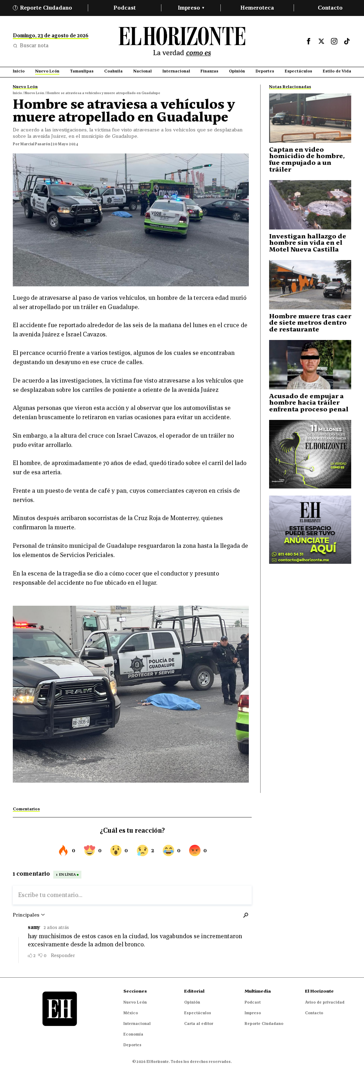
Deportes (132, 1044)
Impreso (191, 7)
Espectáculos (197, 1012)
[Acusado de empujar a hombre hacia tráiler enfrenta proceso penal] (310, 364)
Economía (133, 1034)
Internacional (137, 1023)
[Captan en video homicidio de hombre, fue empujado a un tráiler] (310, 118)
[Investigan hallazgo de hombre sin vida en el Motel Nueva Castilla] (310, 204)
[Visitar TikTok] (347, 41)
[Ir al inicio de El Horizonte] (182, 41)
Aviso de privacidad (324, 1002)
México (130, 1012)
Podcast (124, 7)
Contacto (330, 7)
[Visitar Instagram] (334, 41)
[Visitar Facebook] (308, 41)
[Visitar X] (321, 41)
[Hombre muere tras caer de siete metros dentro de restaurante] (310, 284)
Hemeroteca (257, 7)
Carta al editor (198, 1023)
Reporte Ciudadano (44, 7)
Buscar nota (34, 45)
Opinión (192, 1002)
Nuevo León (135, 1002)
